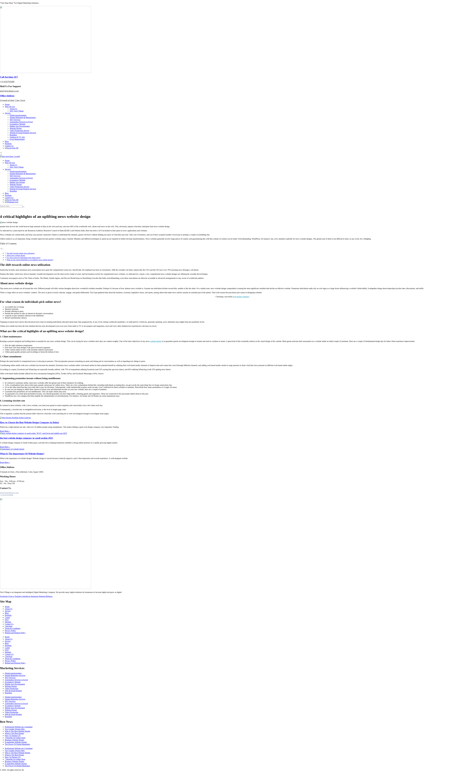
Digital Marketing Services (15, 675)
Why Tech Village (17, 111)
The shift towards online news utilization (21, 253)
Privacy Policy (10, 631)
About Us (13, 109)
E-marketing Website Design (16, 742)
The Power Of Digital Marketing (17, 744)
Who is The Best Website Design (17, 731)
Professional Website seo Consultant (18, 727)
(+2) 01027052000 (7, 82)
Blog (7, 141)
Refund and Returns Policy (15, 633)
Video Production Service (19, 131)
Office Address (7, 95)
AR (16, 148)
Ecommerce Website (17, 124)
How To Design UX (13, 736)
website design (155, 341)
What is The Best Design (14, 733)
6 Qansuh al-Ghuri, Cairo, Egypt (12, 100)
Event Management (17, 139)
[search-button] (23, 206)
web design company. (241, 297)
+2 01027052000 (6, 495)
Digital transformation (18, 115)
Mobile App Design (17, 182)
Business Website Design (14, 740)
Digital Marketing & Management (23, 117)
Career (7, 617)
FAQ (7, 620)
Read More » (5, 431)
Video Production (11, 688)
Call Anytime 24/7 (9, 77)
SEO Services (15, 120)
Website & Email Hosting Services (23, 133)
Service (8, 113)
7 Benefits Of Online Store (15, 738)
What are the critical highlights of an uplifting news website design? (30, 260)
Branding (13, 135)
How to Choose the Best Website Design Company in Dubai (29, 422)
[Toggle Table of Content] (2, 249)
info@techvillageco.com (9, 91)
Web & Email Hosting (13, 691)
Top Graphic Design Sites (15, 729)
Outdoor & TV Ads (17, 137)
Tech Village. (29, 770)
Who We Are (10, 107)
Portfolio (8, 144)
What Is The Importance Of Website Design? (22, 453)
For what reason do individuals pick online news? (23, 258)
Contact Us (9, 146)
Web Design (17, 210)
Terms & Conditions (12, 628)
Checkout (8, 626)
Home (7, 104)
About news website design (16, 255)
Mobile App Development (20, 126)
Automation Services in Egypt (21, 122)
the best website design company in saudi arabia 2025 (26, 438)
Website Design (16, 128)
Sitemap (8, 622)
